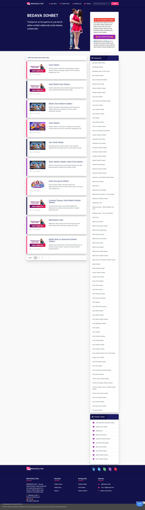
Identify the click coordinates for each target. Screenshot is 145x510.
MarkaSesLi (95, 186)
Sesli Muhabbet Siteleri (99, 323)
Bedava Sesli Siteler (98, 84)
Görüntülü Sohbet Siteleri (99, 152)
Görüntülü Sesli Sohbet (99, 143)
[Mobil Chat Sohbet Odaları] (37, 107)
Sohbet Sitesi (65, 3)
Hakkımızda (77, 3)
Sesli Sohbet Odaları (98, 344)
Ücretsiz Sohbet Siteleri (99, 397)
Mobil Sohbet (96, 264)
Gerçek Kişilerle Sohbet (99, 135)
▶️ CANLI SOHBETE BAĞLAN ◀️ (104, 37)
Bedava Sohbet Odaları (99, 88)
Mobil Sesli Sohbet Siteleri (100, 255)
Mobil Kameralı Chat (98, 234)
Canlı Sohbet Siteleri (98, 114)
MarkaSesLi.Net (37, 4)
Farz (39, 74)
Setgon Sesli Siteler (98, 357)
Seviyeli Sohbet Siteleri (99, 361)
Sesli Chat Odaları (97, 285)
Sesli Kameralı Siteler (98, 294)
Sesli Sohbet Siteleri (98, 349)
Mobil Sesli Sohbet (98, 247)
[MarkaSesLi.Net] (37, 223)
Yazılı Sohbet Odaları (98, 402)
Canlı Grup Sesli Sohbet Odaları (101, 101)
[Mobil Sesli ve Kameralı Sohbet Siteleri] (37, 242)
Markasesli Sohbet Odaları (100, 198)
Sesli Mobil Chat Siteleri (99, 306)
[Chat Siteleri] (37, 126)
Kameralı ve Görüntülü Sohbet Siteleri (103, 177)
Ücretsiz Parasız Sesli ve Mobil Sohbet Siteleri (104, 388)
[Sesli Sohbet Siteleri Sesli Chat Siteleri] (37, 165)
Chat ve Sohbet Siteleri (99, 126)
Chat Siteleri (96, 118)
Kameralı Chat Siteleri (98, 164)
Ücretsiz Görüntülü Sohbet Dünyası (102, 383)
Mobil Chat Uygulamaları (99, 230)
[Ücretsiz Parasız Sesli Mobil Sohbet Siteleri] (37, 203)
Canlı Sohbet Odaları (98, 109)
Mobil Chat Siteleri (97, 222)
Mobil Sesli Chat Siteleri (99, 238)
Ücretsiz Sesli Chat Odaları (100, 393)
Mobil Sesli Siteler (97, 243)
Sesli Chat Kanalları (98, 281)
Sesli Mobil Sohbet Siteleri (100, 319)
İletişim (88, 3)
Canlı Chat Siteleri (97, 97)
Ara (115, 3)
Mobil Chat (95, 217)
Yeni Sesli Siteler (97, 410)
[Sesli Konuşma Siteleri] (37, 184)
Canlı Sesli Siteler (97, 105)
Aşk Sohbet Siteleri (98, 75)
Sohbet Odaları (82, 484)
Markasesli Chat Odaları (99, 190)
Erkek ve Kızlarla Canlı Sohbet (101, 130)
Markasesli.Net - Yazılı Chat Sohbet (102, 213)
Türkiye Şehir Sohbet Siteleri (100, 378)
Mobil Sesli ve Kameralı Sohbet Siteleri (103, 260)
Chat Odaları (81, 487)
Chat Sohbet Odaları (98, 122)
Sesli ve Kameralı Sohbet (104, 20)
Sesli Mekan (96, 302)
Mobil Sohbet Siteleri (98, 268)
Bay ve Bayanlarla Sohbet (99, 80)
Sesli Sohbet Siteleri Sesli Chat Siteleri (103, 353)
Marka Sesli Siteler (98, 181)
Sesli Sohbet (96, 332)
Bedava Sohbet (82, 491)
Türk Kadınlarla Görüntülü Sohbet (101, 370)
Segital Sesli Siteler (98, 277)
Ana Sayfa (54, 3)
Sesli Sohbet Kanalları (98, 336)
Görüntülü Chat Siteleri (98, 139)
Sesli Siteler (96, 328)
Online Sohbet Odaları (98, 272)
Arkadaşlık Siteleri (97, 67)
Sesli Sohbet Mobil (98, 340)
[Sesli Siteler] (37, 68)
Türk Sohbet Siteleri (98, 374)
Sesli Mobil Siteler (97, 311)
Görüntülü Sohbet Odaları (99, 147)
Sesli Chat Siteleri (97, 289)
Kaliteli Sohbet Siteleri (98, 160)
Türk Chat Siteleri (97, 366)
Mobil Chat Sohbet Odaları (100, 226)
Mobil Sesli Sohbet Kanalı (99, 251)
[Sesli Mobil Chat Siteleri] (37, 87)
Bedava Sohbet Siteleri (99, 92)
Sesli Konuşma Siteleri (99, 298)
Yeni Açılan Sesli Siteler (99, 406)
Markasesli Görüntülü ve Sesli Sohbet (103, 194)
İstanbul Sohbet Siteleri (99, 156)
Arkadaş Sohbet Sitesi (98, 63)
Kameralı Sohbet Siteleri (99, 173)
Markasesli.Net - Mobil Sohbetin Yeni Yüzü (103, 208)
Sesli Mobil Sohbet (98, 315)
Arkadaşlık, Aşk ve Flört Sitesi (101, 71)
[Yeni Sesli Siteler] (37, 145)
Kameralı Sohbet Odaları (99, 169)
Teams (140, 504)
